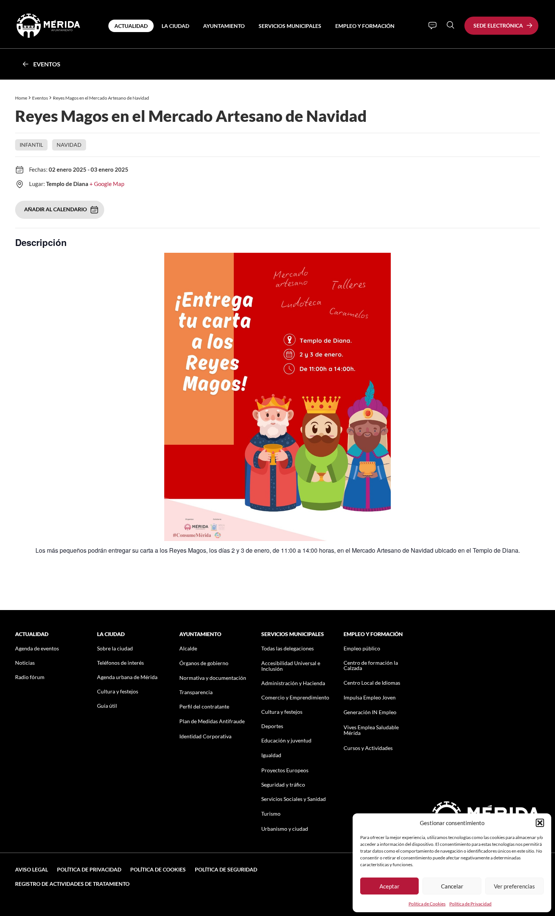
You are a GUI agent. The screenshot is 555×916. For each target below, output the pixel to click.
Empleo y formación (365, 26)
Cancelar (452, 886)
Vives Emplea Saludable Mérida (371, 730)
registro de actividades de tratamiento (72, 884)
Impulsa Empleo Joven (370, 697)
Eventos (46, 64)
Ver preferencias (514, 886)
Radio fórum (30, 677)
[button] (540, 823)
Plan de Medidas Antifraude (212, 721)
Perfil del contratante (204, 706)
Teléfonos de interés (120, 662)
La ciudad (175, 26)
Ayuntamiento (224, 26)
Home (21, 98)
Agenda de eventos (37, 648)
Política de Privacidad (470, 904)
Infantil (31, 144)
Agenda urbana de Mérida (127, 677)
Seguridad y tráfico (283, 784)
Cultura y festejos (117, 691)
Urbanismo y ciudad (284, 828)
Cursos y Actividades (368, 748)
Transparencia (196, 692)
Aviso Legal (31, 869)
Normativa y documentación (212, 678)
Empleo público (362, 648)
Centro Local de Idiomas (372, 682)
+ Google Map (106, 183)
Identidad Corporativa (205, 736)
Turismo (271, 813)
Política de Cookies (427, 904)
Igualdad (271, 755)
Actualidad (131, 26)
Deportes (272, 726)
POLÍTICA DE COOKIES (158, 869)
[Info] (432, 25)
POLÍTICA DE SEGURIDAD (226, 869)
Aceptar (389, 886)
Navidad (69, 144)
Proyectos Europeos (284, 770)
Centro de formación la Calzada (371, 665)
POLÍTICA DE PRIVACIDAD (89, 869)
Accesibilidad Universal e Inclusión (290, 666)
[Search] (450, 24)
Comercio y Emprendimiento (295, 697)
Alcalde (188, 648)
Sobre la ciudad (115, 648)
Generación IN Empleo (370, 712)
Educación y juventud (286, 740)
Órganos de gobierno (203, 663)
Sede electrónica (498, 25)
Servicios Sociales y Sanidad (293, 799)
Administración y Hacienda (293, 683)
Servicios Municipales (290, 26)
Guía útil (107, 705)
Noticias (25, 662)
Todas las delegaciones (287, 648)
